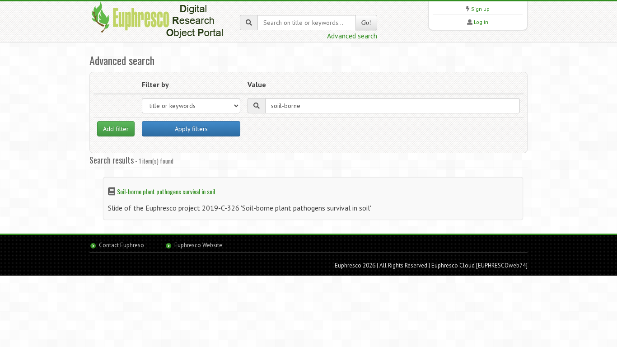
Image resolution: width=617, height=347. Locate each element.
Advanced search (352, 35)
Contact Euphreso (121, 245)
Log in (481, 22)
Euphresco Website (198, 245)
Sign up (480, 8)
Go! (366, 22)
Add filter (116, 129)
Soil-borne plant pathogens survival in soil (166, 191)
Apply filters (191, 129)
